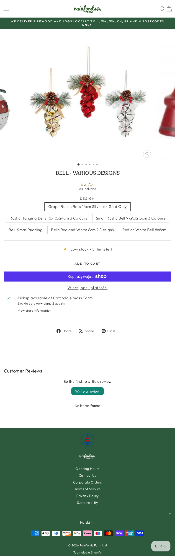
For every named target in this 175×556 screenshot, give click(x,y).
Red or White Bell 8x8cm (144, 229)
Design (87, 199)
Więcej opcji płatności (87, 287)
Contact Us (87, 475)
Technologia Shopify (87, 552)
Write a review (87, 391)
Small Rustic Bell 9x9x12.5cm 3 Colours (130, 218)
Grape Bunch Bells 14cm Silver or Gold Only (87, 206)
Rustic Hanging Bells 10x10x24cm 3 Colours (48, 218)
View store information (34, 310)
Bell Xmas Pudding (25, 229)
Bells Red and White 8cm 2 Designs (82, 229)
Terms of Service (87, 489)
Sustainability (87, 502)
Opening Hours (87, 468)
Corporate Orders (87, 482)
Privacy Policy (87, 496)
